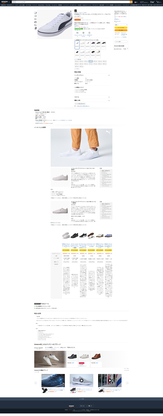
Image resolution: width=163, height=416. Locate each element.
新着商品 (60, 5)
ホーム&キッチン (73, 5)
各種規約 (87, 409)
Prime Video (48, 5)
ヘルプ (16, 5)
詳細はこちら (86, 27)
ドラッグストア (126, 5)
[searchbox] (73, 2)
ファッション (36, 7)
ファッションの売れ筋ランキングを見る (64, 120)
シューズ (44, 7)
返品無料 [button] (76, 25)
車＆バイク (144, 5)
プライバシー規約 (72, 409)
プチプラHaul (28, 5)
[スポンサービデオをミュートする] (63, 386)
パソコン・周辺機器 (109, 5)
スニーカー (49, 7)
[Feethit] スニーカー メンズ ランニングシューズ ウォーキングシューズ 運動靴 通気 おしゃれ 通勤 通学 (56, 389)
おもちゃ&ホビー (118, 5)
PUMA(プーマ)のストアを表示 (80, 12)
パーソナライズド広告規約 (80, 409)
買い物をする (77, 30)
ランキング (34, 5)
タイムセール (54, 5)
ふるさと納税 (21, 5)
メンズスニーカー (39, 121)
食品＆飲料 (102, 5)
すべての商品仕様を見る (80, 103)
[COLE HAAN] (38, 348)
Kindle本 (79, 5)
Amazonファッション (87, 5)
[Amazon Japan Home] (71, 406)
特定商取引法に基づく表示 (94, 409)
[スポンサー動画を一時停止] (63, 383)
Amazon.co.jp (123, 32)
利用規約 (66, 409)
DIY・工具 (150, 5)
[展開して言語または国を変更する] (86, 406)
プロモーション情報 (79, 28)
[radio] (35, 13)
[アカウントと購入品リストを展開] (148, 2)
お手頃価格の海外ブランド (135, 5)
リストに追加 (118, 41)
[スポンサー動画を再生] (81, 380)
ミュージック (66, 5)
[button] (3, 5)
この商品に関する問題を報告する (82, 106)
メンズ (41, 7)
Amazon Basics (41, 5)
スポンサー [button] (125, 368)
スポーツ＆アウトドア (157, 5)
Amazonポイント (10, 5)
